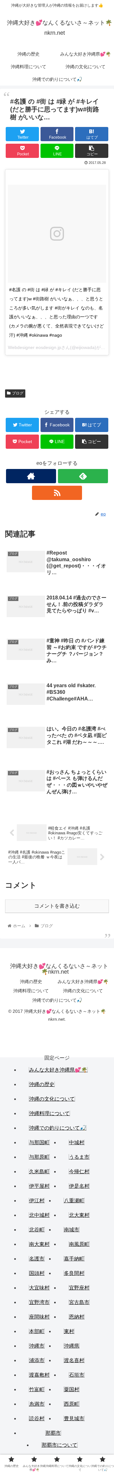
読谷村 (36, 1418)
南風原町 (79, 1244)
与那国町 (39, 1142)
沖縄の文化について (83, 990)
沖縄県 (71, 1346)
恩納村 (76, 1316)
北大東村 (79, 1215)
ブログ (17, 393)
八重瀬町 (74, 1200)
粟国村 (71, 1389)
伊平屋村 (39, 1186)
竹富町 (36, 1389)
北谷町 (36, 1229)
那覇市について (59, 1445)
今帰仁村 (79, 1171)
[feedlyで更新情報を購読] (83, 476)
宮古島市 (79, 1302)
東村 (69, 1331)
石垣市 (76, 1375)
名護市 (36, 1258)
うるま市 (79, 1157)
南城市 (71, 1229)
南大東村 (39, 1244)
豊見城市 (74, 1418)
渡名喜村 (74, 1360)
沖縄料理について (31, 990)
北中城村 (39, 1215)
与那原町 (39, 1157)
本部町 (36, 1331)
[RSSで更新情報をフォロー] (57, 493)
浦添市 (36, 1360)
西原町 (71, 1404)
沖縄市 (36, 1346)
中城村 (76, 1142)
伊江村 (36, 1200)
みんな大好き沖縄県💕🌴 (83, 981)
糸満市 (36, 1404)
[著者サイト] (31, 476)
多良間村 (74, 1273)
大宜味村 (39, 1287)
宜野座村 (79, 1287)
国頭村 (36, 1273)
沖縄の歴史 (31, 981)
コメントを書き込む (57, 906)
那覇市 (53, 1433)
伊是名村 (79, 1186)
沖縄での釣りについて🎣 (57, 1000)
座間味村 (39, 1316)
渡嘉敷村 (39, 1375)
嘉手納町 (74, 1258)
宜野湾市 (39, 1302)
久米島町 (39, 1171)
